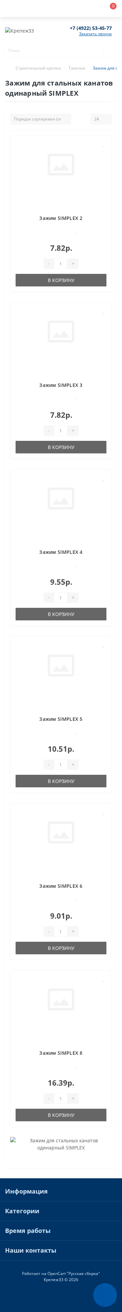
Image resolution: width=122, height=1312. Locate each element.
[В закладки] (104, 144)
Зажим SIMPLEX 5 (61, 719)
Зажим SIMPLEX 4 (61, 552)
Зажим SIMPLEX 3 (61, 385)
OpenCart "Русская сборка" (73, 1273)
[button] (51, 8)
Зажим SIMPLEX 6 (61, 886)
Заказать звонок (95, 34)
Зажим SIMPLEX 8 (61, 1053)
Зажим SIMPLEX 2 (61, 218)
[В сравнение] (103, 154)
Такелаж (76, 68)
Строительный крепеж (38, 68)
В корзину (61, 280)
